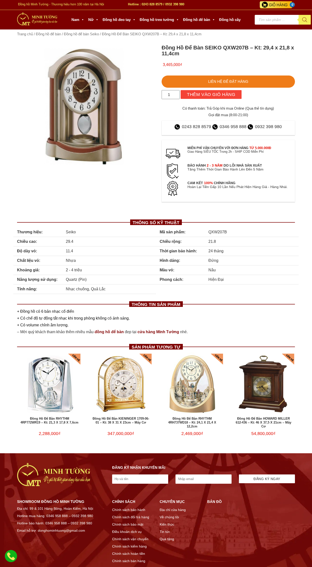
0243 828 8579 (152, 4)
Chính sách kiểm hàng (129, 546)
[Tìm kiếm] (305, 20)
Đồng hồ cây (230, 20)
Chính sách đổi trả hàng (130, 517)
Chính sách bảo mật (127, 524)
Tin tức (165, 532)
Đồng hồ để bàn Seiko (81, 34)
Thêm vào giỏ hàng (211, 94)
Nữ (91, 20)
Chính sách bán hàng (128, 561)
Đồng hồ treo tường (157, 20)
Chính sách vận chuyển (130, 539)
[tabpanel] (84, 106)
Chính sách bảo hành (128, 510)
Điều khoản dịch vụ (127, 532)
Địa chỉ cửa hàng (173, 510)
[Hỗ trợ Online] (11, 559)
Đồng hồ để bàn (196, 20)
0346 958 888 (233, 126)
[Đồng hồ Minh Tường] (37, 24)
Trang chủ (25, 34)
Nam (75, 20)
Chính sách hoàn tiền (128, 554)
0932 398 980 (174, 4)
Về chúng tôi (169, 517)
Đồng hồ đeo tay (117, 20)
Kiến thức (167, 524)
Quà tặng (167, 539)
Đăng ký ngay (267, 479)
